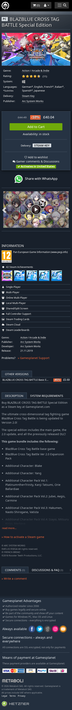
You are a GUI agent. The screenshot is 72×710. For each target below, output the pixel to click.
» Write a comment (14, 578)
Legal (4, 695)
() (38, 5)
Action (26, 70)
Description (14, 396)
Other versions (17, 374)
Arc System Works (32, 101)
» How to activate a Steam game (23, 537)
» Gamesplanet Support (33, 358)
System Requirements (46, 396)
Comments (15, 570)
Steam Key (28, 96)
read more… (9, 528)
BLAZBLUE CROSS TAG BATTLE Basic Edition (27, 380)
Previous (4, 209)
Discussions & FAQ (47, 570)
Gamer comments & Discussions (37, 161)
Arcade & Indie (40, 70)
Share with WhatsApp (40, 178)
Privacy (21, 695)
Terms (12, 695)
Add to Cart (36, 127)
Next (68, 209)
